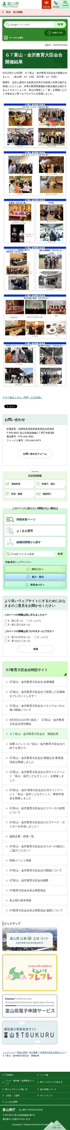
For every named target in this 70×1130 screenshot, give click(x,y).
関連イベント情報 (20, 860)
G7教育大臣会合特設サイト (27, 670)
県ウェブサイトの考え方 (51, 1082)
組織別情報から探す (28, 542)
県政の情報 (22, 1052)
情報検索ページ (26, 519)
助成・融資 (16, 494)
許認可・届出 (48, 484)
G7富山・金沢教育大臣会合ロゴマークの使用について (37, 810)
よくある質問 (24, 530)
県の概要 (33, 1052)
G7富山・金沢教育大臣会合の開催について (36, 870)
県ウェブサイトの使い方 (16, 1089)
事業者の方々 (37, 584)
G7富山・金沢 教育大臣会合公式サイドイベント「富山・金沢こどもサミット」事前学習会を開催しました (37, 794)
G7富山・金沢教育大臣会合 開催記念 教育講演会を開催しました (36, 759)
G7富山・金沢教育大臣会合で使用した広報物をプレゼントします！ (37, 693)
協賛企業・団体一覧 (22, 836)
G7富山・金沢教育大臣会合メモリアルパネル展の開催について (37, 707)
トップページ (9, 1052)
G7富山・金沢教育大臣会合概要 (29, 880)
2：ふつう (35, 620)
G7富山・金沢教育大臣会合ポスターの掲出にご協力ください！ (37, 848)
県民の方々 (37, 569)
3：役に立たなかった (19, 624)
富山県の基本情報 (20, 900)
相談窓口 (47, 494)
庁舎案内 (9, 1075)
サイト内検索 (7, 24)
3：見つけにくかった (19, 640)
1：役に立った (15, 620)
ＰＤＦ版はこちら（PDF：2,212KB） (23, 397)
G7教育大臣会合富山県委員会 (28, 890)
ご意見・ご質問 (12, 1095)
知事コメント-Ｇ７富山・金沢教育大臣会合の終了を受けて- (37, 745)
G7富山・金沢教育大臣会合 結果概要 (32, 681)
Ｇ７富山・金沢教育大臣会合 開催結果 (34, 733)
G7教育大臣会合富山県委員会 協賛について (36, 910)
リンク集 (44, 1075)
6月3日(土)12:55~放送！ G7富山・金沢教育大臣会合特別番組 (37, 721)
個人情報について (48, 1089)
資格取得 (16, 484)
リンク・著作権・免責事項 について (19, 1082)
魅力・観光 (38, 576)
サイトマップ (46, 1095)
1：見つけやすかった (19, 637)
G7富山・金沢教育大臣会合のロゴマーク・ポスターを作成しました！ (37, 824)
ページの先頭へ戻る (55, 1125)
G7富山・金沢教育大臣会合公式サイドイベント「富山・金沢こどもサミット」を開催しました (37, 776)
